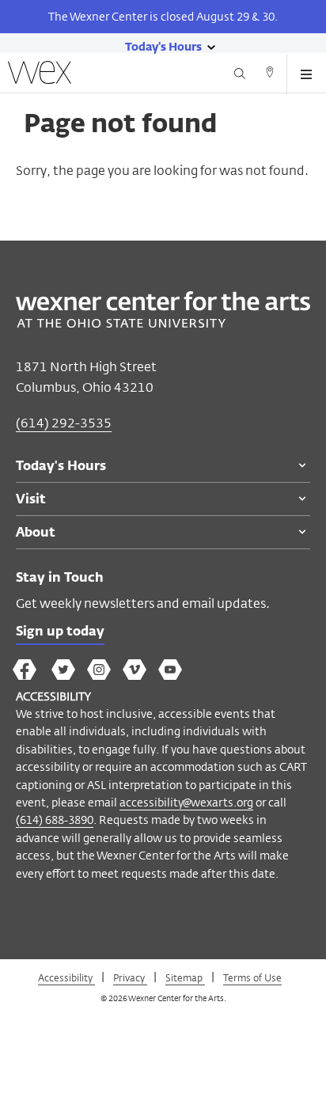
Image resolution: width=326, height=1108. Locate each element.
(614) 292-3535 (64, 423)
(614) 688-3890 (54, 819)
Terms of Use (252, 977)
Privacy (130, 977)
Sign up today (60, 632)
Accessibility (66, 977)
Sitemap (185, 977)
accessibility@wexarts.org (186, 802)
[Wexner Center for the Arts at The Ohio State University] (163, 323)
